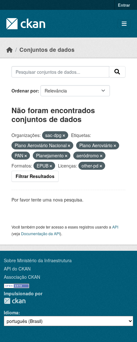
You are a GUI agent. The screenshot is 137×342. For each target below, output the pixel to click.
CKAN (14, 301)
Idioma (11, 312)
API (115, 226)
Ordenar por (24, 90)
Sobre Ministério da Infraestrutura (38, 260)
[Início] (9, 49)
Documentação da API (40, 233)
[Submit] (117, 72)
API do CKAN (17, 268)
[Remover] (64, 135)
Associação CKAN (22, 277)
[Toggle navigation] (124, 23)
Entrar (124, 5)
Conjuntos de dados (47, 49)
